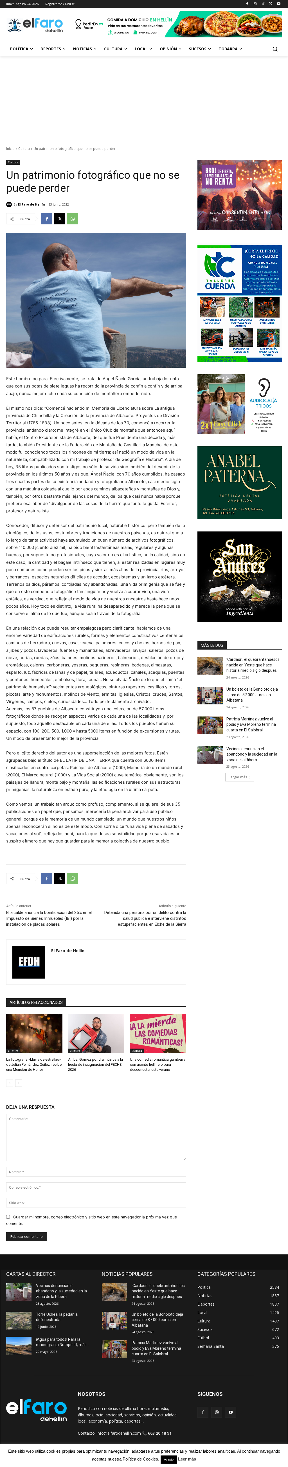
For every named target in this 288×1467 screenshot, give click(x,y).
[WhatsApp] (72, 218)
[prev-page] (9, 1083)
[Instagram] (255, 4)
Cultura (24, 148)
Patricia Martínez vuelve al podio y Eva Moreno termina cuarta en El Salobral (251, 724)
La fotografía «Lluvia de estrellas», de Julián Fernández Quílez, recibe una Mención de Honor (34, 1064)
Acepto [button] (169, 1459)
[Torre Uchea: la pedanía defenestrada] (19, 1320)
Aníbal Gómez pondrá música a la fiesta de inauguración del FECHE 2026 (95, 1064)
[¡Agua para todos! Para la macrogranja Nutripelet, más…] (19, 1346)
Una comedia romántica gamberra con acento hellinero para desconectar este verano (157, 1064)
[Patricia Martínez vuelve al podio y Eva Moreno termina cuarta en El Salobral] (210, 725)
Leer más (187, 1459)
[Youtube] (278, 4)
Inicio (10, 148)
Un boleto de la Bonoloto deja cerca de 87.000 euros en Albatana (252, 694)
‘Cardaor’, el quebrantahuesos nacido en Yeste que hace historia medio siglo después (253, 665)
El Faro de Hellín (31, 204)
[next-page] (18, 1083)
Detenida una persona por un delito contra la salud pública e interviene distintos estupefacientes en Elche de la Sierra (145, 918)
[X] (270, 4)
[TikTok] (263, 4)
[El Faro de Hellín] (10, 204)
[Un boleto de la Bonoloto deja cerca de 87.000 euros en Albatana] (210, 695)
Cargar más (237, 777)
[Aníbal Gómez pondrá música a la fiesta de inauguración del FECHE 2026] (96, 1033)
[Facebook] (247, 4)
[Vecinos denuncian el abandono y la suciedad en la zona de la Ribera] (210, 755)
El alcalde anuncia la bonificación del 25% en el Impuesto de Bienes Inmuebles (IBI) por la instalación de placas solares (49, 918)
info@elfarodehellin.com (119, 1433)
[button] (275, 49)
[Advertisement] (144, 97)
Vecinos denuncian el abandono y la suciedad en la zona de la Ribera (251, 754)
